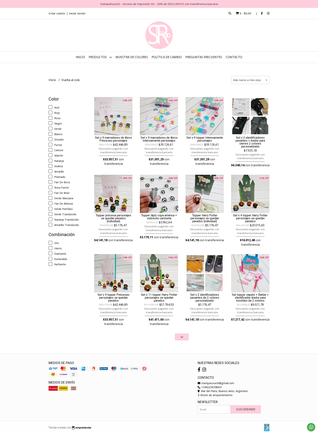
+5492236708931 (211, 387)
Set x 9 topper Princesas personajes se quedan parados (113, 298)
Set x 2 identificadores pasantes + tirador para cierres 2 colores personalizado (250, 142)
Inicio (80, 57)
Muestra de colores (132, 57)
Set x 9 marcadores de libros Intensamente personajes (159, 139)
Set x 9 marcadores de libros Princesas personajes (113, 139)
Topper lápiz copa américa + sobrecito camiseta (159, 217)
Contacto (234, 57)
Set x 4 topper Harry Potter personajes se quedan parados (250, 218)
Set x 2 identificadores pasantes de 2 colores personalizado (204, 298)
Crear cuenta (57, 13)
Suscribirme (245, 409)
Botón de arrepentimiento (216, 395)
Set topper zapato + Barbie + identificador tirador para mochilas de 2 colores (250, 298)
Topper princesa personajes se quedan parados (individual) (113, 218)
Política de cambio (167, 57)
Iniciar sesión (77, 13)
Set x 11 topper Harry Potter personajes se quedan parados (159, 298)
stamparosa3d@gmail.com (217, 383)
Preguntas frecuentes (204, 57)
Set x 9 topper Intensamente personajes (204, 139)
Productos (98, 57)
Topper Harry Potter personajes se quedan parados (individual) (204, 218)
